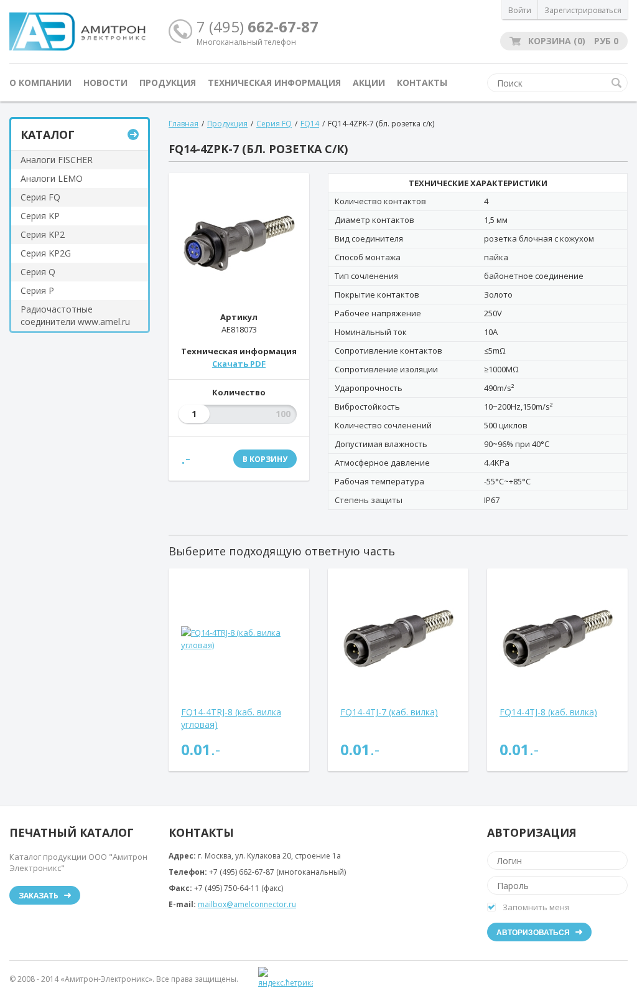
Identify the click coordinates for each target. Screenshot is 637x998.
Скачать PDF (239, 363)
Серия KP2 (43, 234)
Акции (369, 82)
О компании (40, 82)
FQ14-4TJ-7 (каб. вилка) (389, 712)
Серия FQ (40, 197)
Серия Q (38, 272)
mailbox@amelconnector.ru (247, 904)
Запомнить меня (536, 907)
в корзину (265, 459)
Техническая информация (274, 82)
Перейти (133, 134)
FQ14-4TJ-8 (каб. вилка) (548, 712)
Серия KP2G (46, 253)
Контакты (422, 82)
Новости (105, 82)
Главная (183, 123)
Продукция (167, 82)
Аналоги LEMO (52, 178)
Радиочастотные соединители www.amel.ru (75, 315)
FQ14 (309, 123)
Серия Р (37, 290)
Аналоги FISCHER (57, 160)
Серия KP (40, 216)
